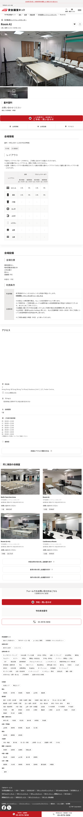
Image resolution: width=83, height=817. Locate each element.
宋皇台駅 (32, 15)
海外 (20, 15)
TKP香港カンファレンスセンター (47, 15)
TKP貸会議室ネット (10, 15)
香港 (25, 15)
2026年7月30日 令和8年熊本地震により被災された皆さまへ (41, 1)
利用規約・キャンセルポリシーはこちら (29, 296)
